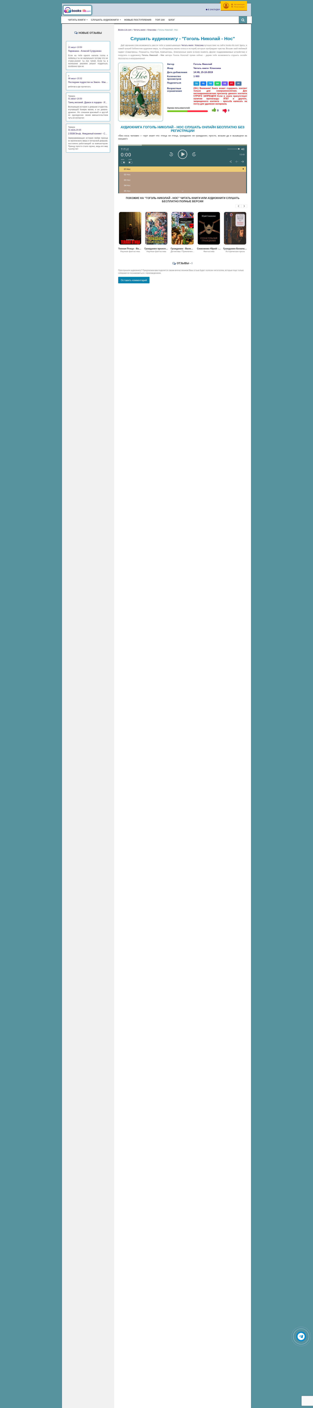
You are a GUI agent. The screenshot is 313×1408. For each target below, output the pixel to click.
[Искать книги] (243, 19)
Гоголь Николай (203, 64)
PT (231, 83)
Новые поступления (137, 20)
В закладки (214, 9)
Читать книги (187, 45)
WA (217, 83)
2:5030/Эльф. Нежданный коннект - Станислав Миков (88, 133)
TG (196, 83)
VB (224, 83)
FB (203, 83)
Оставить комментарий (134, 280)
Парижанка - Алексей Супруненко (84, 51)
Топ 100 (160, 20)
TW (210, 83)
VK (238, 83)
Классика (199, 45)
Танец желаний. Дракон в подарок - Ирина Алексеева (88, 102)
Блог (172, 20)
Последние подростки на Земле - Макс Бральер (88, 82)
